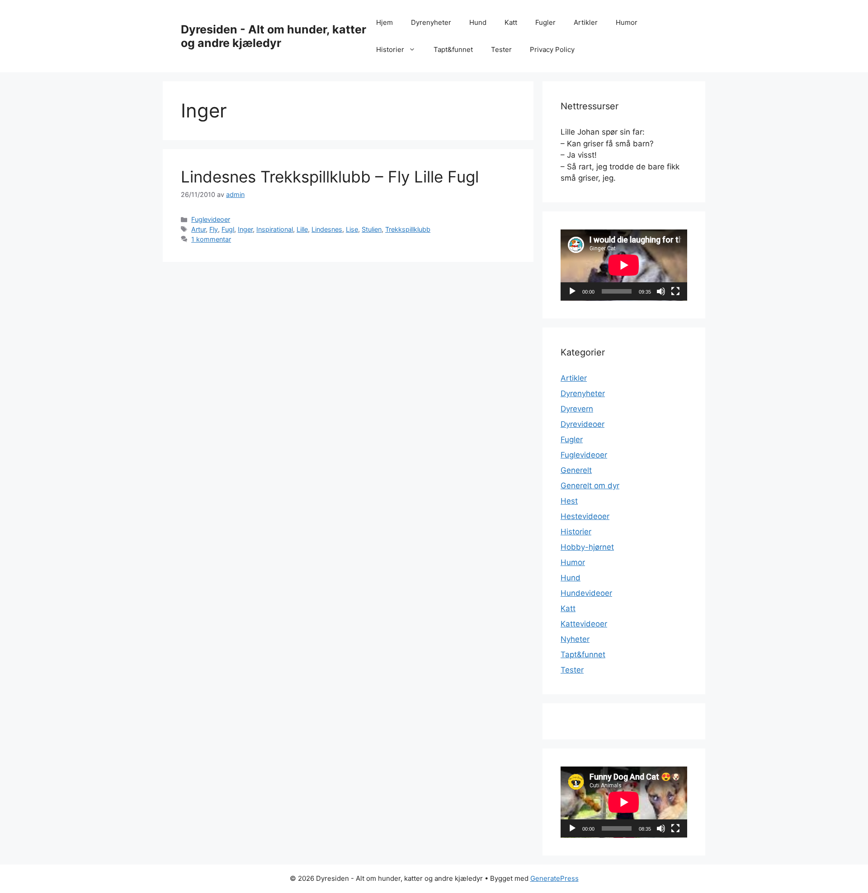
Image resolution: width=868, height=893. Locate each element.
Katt (511, 22)
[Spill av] (572, 291)
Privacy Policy (552, 49)
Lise (352, 229)
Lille (302, 229)
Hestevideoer (585, 516)
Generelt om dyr (590, 485)
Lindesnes (326, 229)
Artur (198, 229)
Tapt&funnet (453, 49)
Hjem (384, 22)
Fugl (228, 229)
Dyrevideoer (582, 424)
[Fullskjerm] (675, 291)
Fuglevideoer (210, 219)
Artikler (586, 22)
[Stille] (660, 291)
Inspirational (274, 229)
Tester (501, 49)
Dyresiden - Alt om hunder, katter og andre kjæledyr (273, 36)
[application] (624, 265)
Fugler (545, 22)
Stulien (372, 229)
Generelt (576, 470)
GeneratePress (554, 878)
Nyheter (575, 639)
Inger (245, 229)
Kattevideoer (584, 623)
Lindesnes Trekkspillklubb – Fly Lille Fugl (330, 176)
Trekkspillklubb (407, 229)
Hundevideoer (586, 593)
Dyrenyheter (431, 22)
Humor (626, 22)
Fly (213, 229)
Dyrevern (577, 408)
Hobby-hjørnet (587, 547)
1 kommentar (211, 239)
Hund (477, 22)
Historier (390, 49)
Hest (569, 500)
